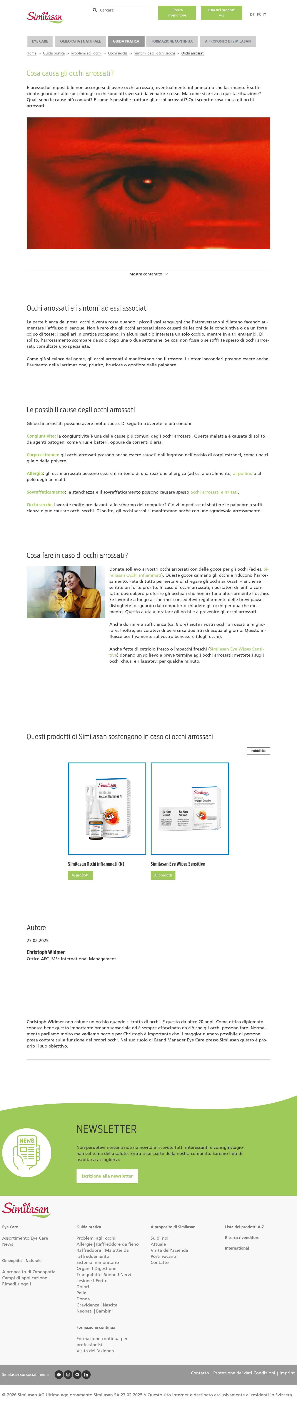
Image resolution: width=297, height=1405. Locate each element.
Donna (83, 1298)
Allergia (35, 473)
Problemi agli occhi (86, 53)
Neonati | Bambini (95, 1311)
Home (32, 53)
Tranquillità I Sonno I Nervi (104, 1274)
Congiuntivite (41, 436)
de (252, 15)
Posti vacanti (163, 1256)
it (264, 15)
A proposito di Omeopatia (28, 1271)
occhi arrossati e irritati (214, 492)
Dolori (83, 1286)
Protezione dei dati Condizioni (244, 1372)
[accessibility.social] (59, 1374)
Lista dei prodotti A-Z (221, 12)
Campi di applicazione (24, 1277)
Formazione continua (172, 41)
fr (259, 15)
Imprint (287, 1372)
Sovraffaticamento (46, 492)
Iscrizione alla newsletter (107, 1176)
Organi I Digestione (96, 1268)
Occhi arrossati (192, 53)
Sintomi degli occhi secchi (154, 53)
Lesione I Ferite (92, 1280)
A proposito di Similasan (228, 41)
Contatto (160, 1262)
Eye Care (40, 41)
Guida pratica (126, 41)
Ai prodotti (80, 875)
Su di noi (160, 1238)
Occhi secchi (118, 53)
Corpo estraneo (42, 454)
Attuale (158, 1244)
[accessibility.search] (95, 10)
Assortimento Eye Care (25, 1238)
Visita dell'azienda (95, 1350)
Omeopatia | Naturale (80, 41)
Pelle (81, 1292)
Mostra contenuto (145, 274)
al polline (242, 473)
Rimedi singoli (16, 1283)
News (7, 1244)
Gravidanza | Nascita (97, 1305)
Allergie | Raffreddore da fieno (108, 1244)
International (237, 1248)
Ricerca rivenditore (177, 12)
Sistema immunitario (98, 1262)
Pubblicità (258, 751)
